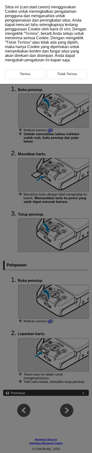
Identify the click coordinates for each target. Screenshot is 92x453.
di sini (64, 29)
